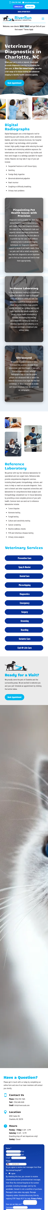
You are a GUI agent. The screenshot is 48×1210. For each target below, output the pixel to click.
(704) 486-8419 (19, 1102)
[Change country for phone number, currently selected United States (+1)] (8, 1164)
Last (22, 1154)
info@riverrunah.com (22, 1105)
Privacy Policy (36, 1198)
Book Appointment (24, 12)
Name (8, 1148)
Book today (24, 26)
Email (8, 1157)
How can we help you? (14, 1204)
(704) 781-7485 (20, 1099)
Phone (8, 1160)
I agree (12, 1173)
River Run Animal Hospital (24, 68)
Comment (9, 1207)
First (22, 1151)
